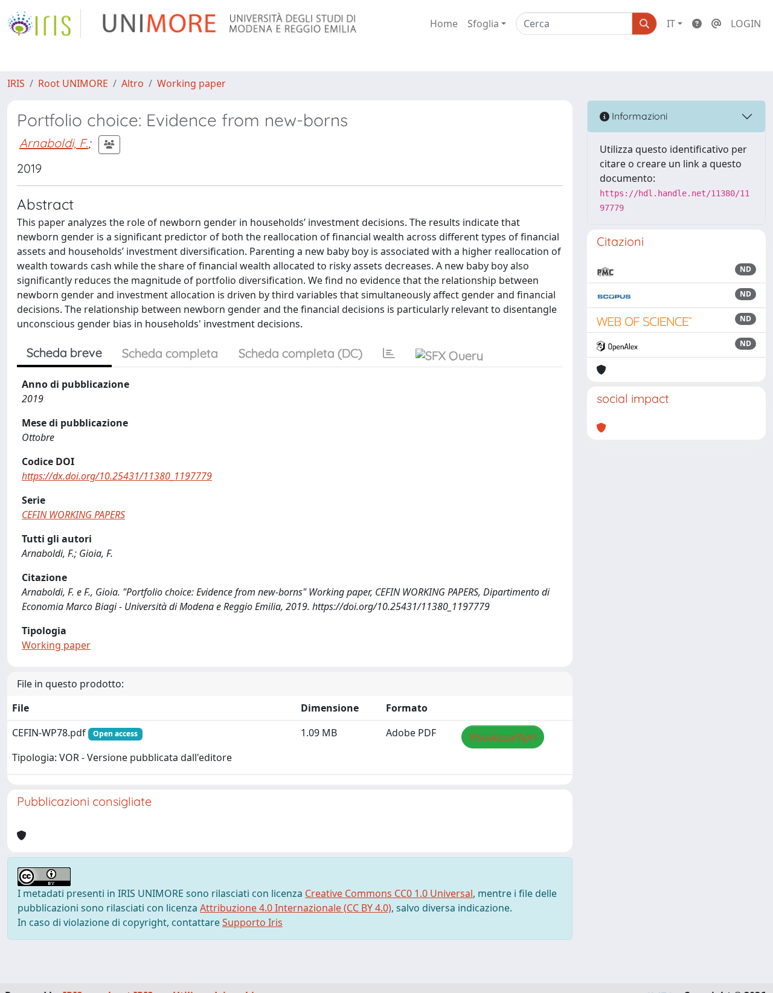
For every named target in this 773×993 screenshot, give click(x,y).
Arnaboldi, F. (53, 142)
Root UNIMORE (73, 83)
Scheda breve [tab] (64, 352)
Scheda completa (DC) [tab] (300, 353)
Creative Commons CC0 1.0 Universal (389, 893)
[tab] (389, 353)
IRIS (16, 83)
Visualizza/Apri (502, 737)
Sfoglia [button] (483, 23)
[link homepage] (44, 23)
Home (444, 23)
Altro (132, 83)
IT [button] (671, 23)
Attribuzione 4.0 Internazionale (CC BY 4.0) (295, 907)
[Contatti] (716, 23)
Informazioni (638, 116)
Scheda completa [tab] (170, 353)
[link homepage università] (230, 23)
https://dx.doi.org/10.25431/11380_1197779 (117, 476)
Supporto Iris (252, 922)
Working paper (191, 83)
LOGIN (746, 23)
